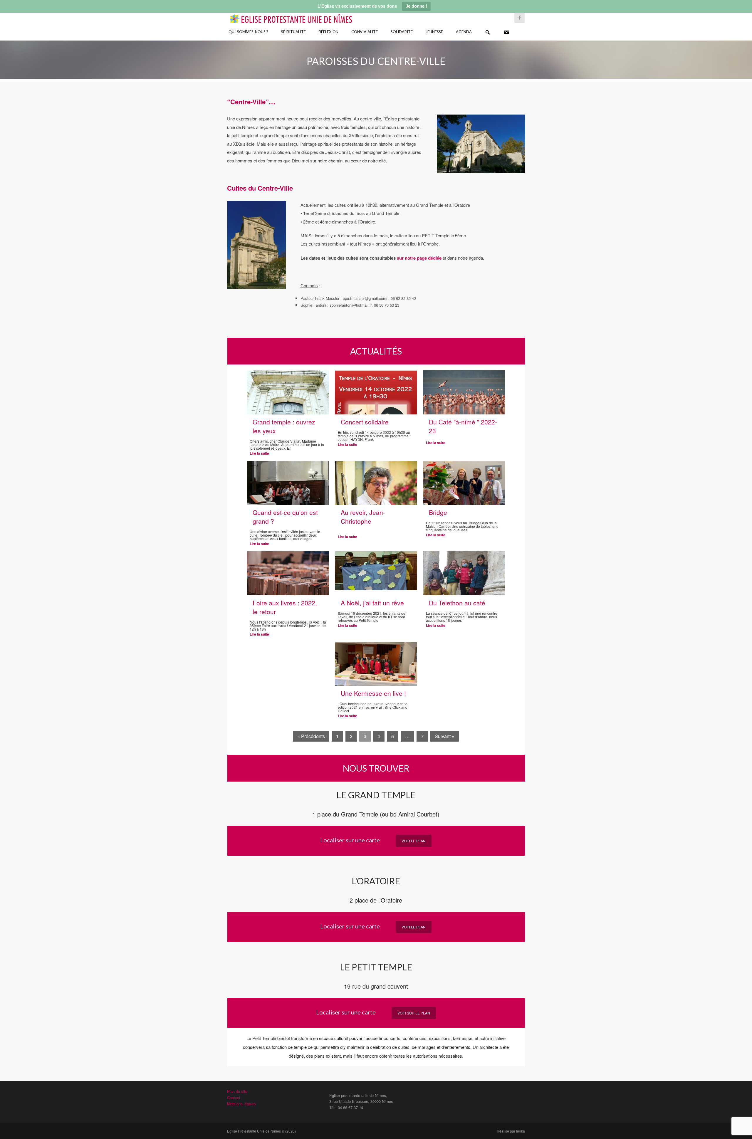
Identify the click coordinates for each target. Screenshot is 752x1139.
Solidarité (402, 31)
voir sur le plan (413, 1012)
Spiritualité (293, 31)
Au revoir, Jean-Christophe (363, 516)
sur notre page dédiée (420, 258)
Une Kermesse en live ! (373, 693)
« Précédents (311, 736)
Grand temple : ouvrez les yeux (284, 426)
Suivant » (444, 736)
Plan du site (237, 1091)
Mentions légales (241, 1103)
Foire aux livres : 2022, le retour (285, 607)
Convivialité (364, 31)
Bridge (438, 512)
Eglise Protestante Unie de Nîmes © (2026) (261, 1130)
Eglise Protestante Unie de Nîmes (299, 15)
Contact (233, 1097)
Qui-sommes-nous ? (248, 31)
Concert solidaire (365, 421)
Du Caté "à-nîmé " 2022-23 (463, 426)
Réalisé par (511, 1130)
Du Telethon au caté (457, 602)
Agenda (464, 31)
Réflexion (328, 31)
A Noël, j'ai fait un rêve (372, 602)
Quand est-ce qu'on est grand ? (285, 516)
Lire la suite (259, 453)
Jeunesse (434, 31)
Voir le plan (414, 840)
